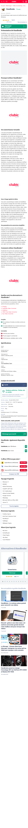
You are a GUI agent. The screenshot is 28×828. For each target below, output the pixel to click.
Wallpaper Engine (7, 523)
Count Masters (6, 539)
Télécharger (9, 5)
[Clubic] (14, 1)
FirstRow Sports (7, 514)
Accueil (3, 5)
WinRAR (5, 484)
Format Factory (12, 569)
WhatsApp (5, 497)
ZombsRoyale (6, 532)
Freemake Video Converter (9, 308)
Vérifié (18, 9)
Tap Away (5, 537)
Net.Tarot (5, 530)
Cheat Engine (6, 535)
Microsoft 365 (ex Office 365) (10, 500)
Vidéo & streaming (17, 5)
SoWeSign (5, 520)
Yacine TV (5, 502)
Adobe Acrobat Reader (8, 493)
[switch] (23, 1)
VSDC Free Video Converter (9, 312)
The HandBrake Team (6, 363)
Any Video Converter (7, 313)
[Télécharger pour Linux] (26, 450)
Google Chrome (7, 495)
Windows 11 (6, 482)
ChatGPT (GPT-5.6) (7, 488)
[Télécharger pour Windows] (26, 446)
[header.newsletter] (6, 2)
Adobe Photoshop (7, 486)
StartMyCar (6, 518)
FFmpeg (4, 306)
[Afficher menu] (1, 1)
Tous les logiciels (14, 506)
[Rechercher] (4, 2)
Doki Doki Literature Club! (9, 516)
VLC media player (7, 491)
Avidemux (4, 310)
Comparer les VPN (14, 474)
